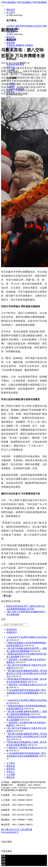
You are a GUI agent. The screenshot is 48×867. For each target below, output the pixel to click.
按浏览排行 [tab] (11, 629)
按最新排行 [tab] (11, 632)
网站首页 (10, 9)
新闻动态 (10, 40)
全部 (8, 97)
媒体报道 (10, 43)
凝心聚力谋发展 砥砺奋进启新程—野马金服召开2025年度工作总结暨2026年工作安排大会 (26, 673)
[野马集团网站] (24, 2)
